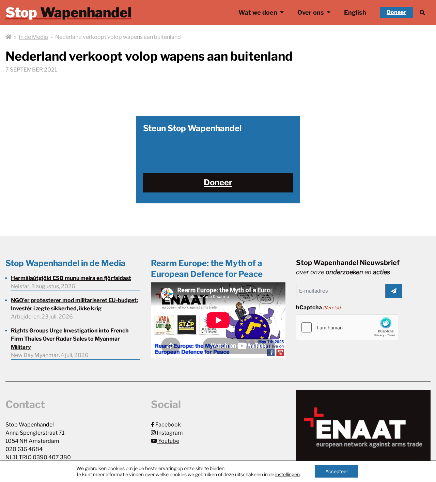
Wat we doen (258, 12)
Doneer (396, 12)
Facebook (167, 424)
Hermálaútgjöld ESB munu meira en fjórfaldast (71, 278)
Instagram (169, 433)
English (355, 12)
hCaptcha (318, 307)
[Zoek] (422, 12)
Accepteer (336, 471)
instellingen (287, 474)
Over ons (311, 12)
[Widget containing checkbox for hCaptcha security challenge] (347, 327)
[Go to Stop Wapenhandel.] (8, 37)
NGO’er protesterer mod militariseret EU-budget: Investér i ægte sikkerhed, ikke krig (74, 304)
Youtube (168, 441)
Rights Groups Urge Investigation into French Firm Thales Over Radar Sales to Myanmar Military (70, 338)
